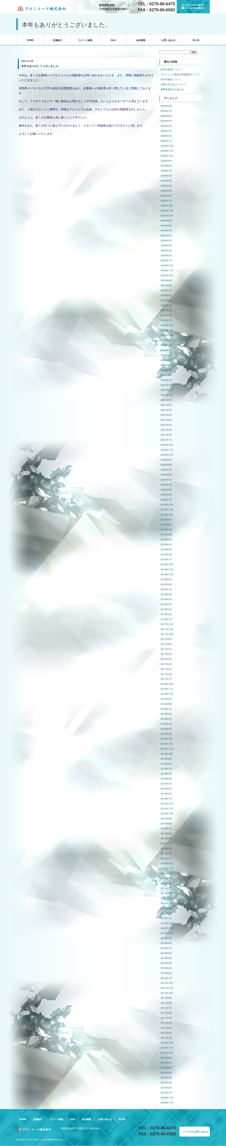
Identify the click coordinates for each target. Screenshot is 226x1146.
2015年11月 (167, 748)
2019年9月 (166, 519)
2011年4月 (166, 1022)
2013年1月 (166, 918)
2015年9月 (166, 758)
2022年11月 (167, 330)
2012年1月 (166, 978)
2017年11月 (167, 629)
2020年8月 (166, 464)
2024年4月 (166, 245)
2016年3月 (166, 728)
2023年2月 (166, 315)
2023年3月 (166, 310)
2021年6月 (166, 414)
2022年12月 (167, 325)
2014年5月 (166, 838)
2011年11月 (167, 988)
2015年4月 (166, 783)
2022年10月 (167, 335)
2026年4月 (166, 125)
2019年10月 (167, 514)
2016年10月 (167, 694)
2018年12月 (167, 564)
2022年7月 (166, 350)
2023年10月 (167, 275)
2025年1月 (166, 200)
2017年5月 (166, 659)
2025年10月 (167, 155)
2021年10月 (167, 395)
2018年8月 (166, 584)
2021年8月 (166, 404)
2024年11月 (167, 210)
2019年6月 (166, 534)
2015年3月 (166, 788)
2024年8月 (166, 225)
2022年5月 (166, 360)
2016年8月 (166, 703)
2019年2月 (166, 554)
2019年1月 (166, 559)
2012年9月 (166, 938)
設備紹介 (57, 40)
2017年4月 (166, 664)
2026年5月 (166, 120)
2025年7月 (166, 170)
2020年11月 (167, 449)
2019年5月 (166, 539)
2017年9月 (166, 639)
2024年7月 (166, 230)
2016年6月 (166, 713)
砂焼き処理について (171, 69)
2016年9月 (166, 698)
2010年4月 (166, 1077)
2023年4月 (166, 305)
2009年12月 (167, 1097)
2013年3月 (166, 908)
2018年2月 (166, 614)
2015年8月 (166, 763)
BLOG (196, 40)
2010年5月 (166, 1072)
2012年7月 (166, 948)
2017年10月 (167, 634)
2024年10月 (167, 215)
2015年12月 (167, 743)
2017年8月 (166, 644)
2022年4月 (166, 365)
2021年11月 (167, 390)
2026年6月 (166, 115)
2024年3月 (166, 250)
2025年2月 (166, 195)
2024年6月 (166, 235)
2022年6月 (166, 355)
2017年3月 (166, 669)
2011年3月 (166, 1027)
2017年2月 (166, 674)
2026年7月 (166, 110)
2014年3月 (166, 848)
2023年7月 (166, 290)
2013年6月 (166, 893)
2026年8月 (166, 105)
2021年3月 (166, 429)
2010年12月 (167, 1042)
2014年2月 (166, 853)
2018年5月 (166, 599)
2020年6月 (166, 474)
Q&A (113, 40)
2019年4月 (166, 544)
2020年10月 (167, 454)
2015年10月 (167, 753)
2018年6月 (166, 594)
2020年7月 (166, 469)
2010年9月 (166, 1057)
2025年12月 (167, 145)
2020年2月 (166, 494)
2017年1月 (166, 679)
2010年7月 (166, 1062)
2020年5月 (166, 479)
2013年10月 (167, 873)
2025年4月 (166, 185)
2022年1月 (166, 380)
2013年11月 (167, 868)
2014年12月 (167, 803)
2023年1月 (166, 320)
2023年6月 (166, 295)
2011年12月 (167, 983)
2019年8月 (166, 524)
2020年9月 (166, 459)
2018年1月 (166, 619)
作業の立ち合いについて (173, 84)
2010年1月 (166, 1092)
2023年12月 (167, 265)
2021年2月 (166, 434)
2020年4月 (166, 484)
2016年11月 (167, 689)
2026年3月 (166, 130)
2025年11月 (167, 150)
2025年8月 (166, 165)
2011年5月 (166, 1017)
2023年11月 (167, 270)
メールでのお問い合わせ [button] (195, 1131)
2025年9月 (166, 160)
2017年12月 (167, 624)
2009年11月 (167, 1102)
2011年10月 (167, 993)
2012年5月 (166, 958)
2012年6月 (166, 953)
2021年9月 (166, 399)
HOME (30, 40)
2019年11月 (167, 509)
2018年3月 (166, 609)
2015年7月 (166, 768)
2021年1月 (166, 439)
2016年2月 (166, 733)
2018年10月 (167, 574)
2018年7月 (166, 589)
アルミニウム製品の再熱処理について (180, 74)
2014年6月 (166, 833)
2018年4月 (166, 604)
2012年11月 (167, 928)
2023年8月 (166, 285)
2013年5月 (166, 898)
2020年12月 (167, 444)
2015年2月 (166, 793)
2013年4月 (166, 903)
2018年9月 (166, 579)
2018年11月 (167, 569)
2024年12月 (167, 205)
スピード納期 (85, 40)
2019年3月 (166, 549)
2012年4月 (166, 963)
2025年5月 (166, 180)
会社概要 (140, 40)
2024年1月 (166, 260)
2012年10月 (167, 933)
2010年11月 (167, 1047)
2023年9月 (166, 280)
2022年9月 (166, 340)
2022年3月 (166, 370)
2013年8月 (166, 883)
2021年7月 (166, 409)
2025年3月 (166, 190)
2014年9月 (166, 818)
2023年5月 (166, 300)
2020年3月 (166, 489)
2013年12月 (167, 863)
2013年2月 (166, 913)
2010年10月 (167, 1052)
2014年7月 (166, 828)
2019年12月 (167, 504)
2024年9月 (166, 220)
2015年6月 (166, 773)
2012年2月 (166, 973)
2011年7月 (166, 1007)
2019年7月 (166, 529)
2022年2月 (166, 375)
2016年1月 (166, 738)
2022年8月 (166, 345)
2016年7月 (166, 708)
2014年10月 (167, 813)
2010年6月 (166, 1067)
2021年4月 (166, 424)
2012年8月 (166, 943)
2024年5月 (166, 240)
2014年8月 (166, 823)
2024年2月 (166, 255)
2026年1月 (166, 140)
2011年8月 (166, 1002)
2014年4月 (166, 843)
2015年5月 (166, 778)
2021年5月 (166, 419)
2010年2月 (166, 1087)
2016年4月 (166, 723)
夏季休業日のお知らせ (172, 89)
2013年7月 (166, 888)
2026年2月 (166, 135)
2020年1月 (166, 499)
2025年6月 (166, 175)
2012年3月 (166, 968)
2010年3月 (166, 1082)
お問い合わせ (168, 40)
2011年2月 (166, 1032)
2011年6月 (166, 1012)
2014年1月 (166, 858)
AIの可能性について (171, 79)
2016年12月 (167, 684)
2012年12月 (167, 923)
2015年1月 (166, 798)
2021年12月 (167, 385)
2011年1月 (166, 1037)
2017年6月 (166, 654)
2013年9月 (166, 878)
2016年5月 (166, 718)
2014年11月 (167, 808)
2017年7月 (166, 649)
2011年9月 (166, 997)
